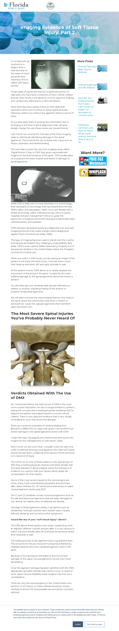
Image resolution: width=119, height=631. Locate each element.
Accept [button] (78, 624)
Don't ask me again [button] (94, 624)
